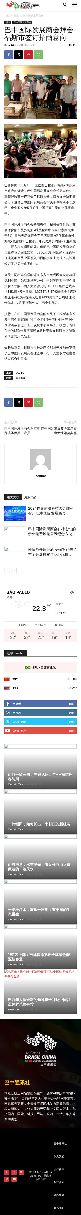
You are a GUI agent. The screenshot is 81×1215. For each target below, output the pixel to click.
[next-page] (14, 570)
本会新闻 (20, 377)
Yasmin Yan (15, 784)
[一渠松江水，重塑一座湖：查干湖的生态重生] (40, 901)
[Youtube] (13, 1179)
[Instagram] (13, 1172)
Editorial (13, 1009)
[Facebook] (8, 54)
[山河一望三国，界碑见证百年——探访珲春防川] (40, 766)
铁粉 (71, 712)
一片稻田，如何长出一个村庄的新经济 (39, 824)
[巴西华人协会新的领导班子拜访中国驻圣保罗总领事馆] (40, 991)
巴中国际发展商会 (33, 15)
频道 (16, 15)
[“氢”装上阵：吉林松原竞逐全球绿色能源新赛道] (40, 946)
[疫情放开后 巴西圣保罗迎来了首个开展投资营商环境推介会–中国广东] (15, 554)
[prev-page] (7, 570)
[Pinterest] (28, 54)
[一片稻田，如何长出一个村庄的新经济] (40, 811)
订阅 (71, 730)
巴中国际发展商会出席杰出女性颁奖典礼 (59, 431)
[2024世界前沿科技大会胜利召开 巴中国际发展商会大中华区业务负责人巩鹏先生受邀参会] (15, 513)
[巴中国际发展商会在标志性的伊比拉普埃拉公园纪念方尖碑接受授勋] (15, 534)
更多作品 (30, 497)
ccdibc (12, 45)
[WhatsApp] (38, 54)
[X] (18, 54)
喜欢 (71, 703)
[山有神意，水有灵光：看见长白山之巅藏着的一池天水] (40, 856)
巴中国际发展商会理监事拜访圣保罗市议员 (22, 431)
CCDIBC (20, 372)
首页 (7, 15)
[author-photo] (40, 470)
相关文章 (13, 497)
